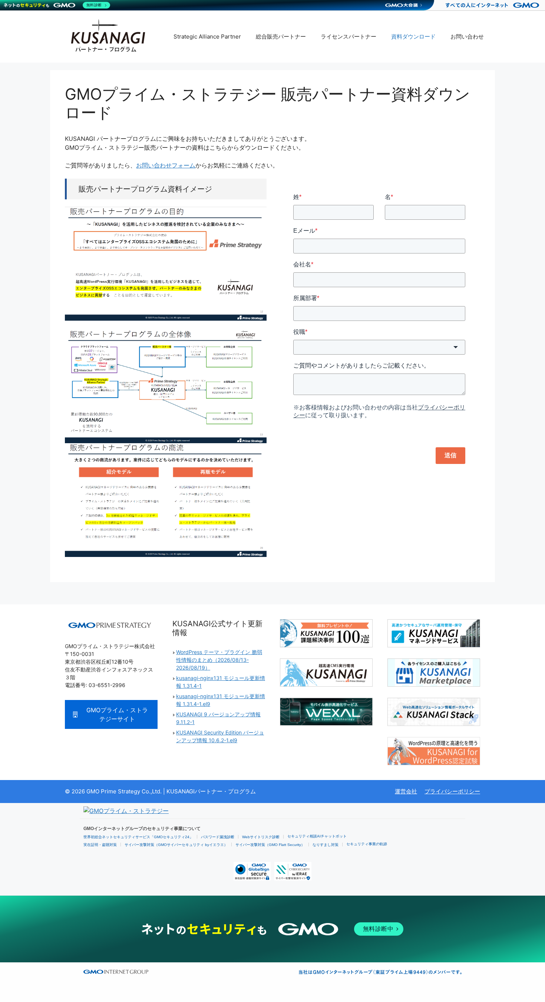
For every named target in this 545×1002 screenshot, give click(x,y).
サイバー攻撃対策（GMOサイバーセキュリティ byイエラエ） (176, 845)
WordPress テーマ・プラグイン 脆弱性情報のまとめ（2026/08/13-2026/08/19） (219, 660)
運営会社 (406, 791)
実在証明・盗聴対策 (100, 845)
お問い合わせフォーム (165, 165)
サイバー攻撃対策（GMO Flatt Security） (270, 845)
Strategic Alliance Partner (207, 36)
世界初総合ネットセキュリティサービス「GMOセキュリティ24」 (138, 837)
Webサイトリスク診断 (261, 837)
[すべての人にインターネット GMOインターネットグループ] (493, 5)
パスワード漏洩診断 (217, 837)
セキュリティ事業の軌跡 (366, 844)
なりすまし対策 (325, 845)
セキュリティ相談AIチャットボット (317, 836)
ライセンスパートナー (348, 36)
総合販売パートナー (281, 36)
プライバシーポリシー (452, 791)
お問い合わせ (467, 36)
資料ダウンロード (413, 36)
